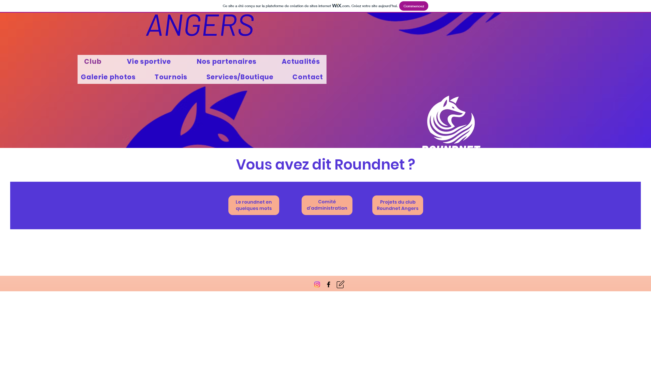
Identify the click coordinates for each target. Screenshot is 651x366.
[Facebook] (328, 284)
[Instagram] (317, 284)
